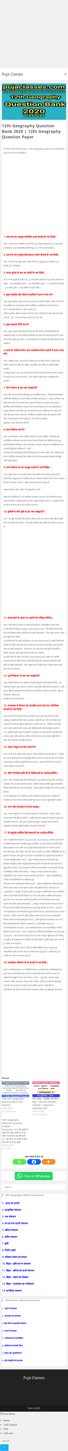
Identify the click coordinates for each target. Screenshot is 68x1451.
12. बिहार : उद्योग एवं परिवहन (15, 1277)
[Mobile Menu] (65, 74)
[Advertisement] (34, 34)
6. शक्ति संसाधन (10, 1237)
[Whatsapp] (19, 1162)
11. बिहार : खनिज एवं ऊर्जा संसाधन (18, 1270)
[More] (49, 1162)
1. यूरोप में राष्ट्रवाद (9, 1308)
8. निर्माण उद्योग (9, 1250)
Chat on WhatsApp (37, 1176)
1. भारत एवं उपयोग (11, 1203)
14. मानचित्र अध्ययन (12, 1290)
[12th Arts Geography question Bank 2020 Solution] (15, 1089)
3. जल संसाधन (9, 1216)
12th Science (10, 1424)
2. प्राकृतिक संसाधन (12, 1210)
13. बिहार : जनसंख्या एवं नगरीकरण (18, 1283)
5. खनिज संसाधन (10, 1230)
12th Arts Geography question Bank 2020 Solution (13, 1101)
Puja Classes (12, 74)
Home (6, 1420)
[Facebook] (34, 1162)
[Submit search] (4, 1447)
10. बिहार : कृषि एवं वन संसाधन (16, 1263)
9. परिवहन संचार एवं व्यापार (14, 1257)
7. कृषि (5, 1243)
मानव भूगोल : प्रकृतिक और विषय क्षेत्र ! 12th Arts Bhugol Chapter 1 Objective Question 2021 (45, 1103)
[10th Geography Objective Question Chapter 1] (17, 1134)
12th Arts (8, 1433)
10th (5, 1429)
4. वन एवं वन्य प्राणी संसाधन (15, 1223)
